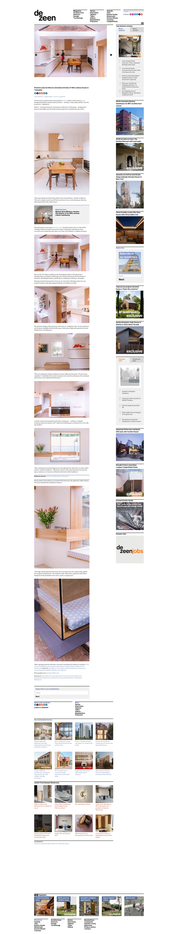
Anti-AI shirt (130, 898)
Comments (88, 922)
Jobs (108, 13)
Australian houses (57, 676)
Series (92, 11)
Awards (110, 11)
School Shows (112, 18)
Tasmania (78, 677)
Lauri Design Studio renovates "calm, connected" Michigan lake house (131, 63)
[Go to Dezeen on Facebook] (137, 14)
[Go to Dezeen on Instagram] (133, 14)
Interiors (76, 14)
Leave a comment (59, 96)
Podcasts (94, 21)
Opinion (93, 14)
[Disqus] (73, 868)
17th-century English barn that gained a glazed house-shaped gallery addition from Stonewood (61, 666)
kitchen (64, 100)
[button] (142, 23)
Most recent (135, 29)
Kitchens (70, 677)
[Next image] (111, 55)
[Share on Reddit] (42, 93)
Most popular (122, 29)
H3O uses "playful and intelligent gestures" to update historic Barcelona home (130, 86)
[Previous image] (36, 55)
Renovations (46, 676)
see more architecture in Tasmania (57, 476)
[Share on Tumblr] (46, 93)
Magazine (77, 11)
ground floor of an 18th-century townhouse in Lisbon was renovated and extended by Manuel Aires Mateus (60, 669)
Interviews (94, 13)
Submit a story (90, 923)
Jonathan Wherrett (52, 673)
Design (76, 16)
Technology (78, 18)
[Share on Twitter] (37, 93)
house (83, 100)
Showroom (111, 16)
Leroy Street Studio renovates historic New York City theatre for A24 (131, 70)
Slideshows (38, 679)
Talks (92, 16)
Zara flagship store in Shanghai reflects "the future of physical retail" (131, 93)
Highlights (42, 895)
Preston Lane (57, 227)
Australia (63, 677)
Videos (92, 18)
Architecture (78, 13)
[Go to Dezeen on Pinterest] (131, 14)
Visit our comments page (42, 843)
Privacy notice (90, 927)
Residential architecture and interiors (46, 677)
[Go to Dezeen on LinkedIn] (135, 14)
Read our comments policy (60, 843)
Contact (87, 929)
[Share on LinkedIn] (44, 93)
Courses (110, 20)
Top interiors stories (124, 26)
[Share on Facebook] (35, 93)
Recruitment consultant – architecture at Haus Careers (131, 420)
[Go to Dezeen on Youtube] (142, 14)
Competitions (112, 21)
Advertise (88, 925)
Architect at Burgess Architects (128, 392)
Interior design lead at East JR (131, 406)
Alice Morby (38, 96)
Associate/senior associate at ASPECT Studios (131, 399)
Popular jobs (122, 360)
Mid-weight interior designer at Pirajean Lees (131, 413)
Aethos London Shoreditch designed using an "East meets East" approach (130, 77)
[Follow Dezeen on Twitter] (139, 14)
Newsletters (95, 20)
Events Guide (112, 14)
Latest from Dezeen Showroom (46, 783)
